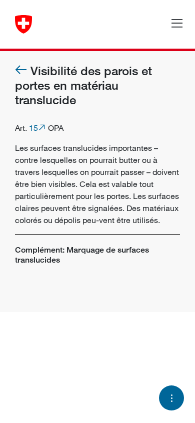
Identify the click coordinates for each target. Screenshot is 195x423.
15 (33, 128)
